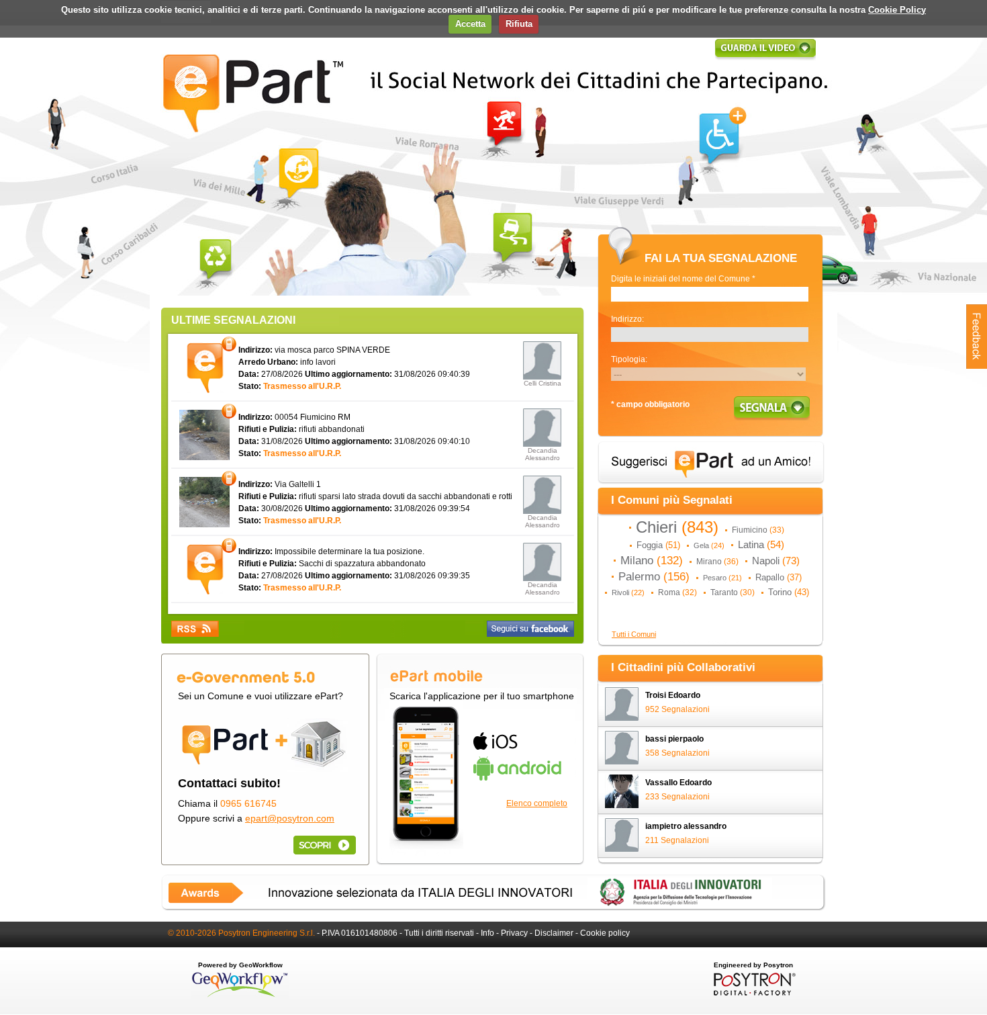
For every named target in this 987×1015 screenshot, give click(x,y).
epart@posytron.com (289, 818)
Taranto (732, 592)
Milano (651, 560)
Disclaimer (553, 933)
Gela (709, 545)
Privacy (514, 933)
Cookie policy (605, 933)
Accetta (470, 24)
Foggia (658, 545)
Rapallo (778, 577)
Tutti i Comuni (634, 634)
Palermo (654, 576)
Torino (788, 592)
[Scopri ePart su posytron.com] (322, 844)
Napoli (776, 561)
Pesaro (722, 578)
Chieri (677, 527)
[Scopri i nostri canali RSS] (195, 629)
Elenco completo (536, 803)
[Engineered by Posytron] (753, 993)
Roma (677, 592)
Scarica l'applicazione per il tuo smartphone (481, 696)
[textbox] (709, 294)
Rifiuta (519, 24)
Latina (761, 544)
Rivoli (628, 592)
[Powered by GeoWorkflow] (240, 996)
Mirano (717, 561)
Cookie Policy (897, 10)
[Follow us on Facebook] (530, 629)
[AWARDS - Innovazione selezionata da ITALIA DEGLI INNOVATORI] (493, 908)
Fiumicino (758, 530)
